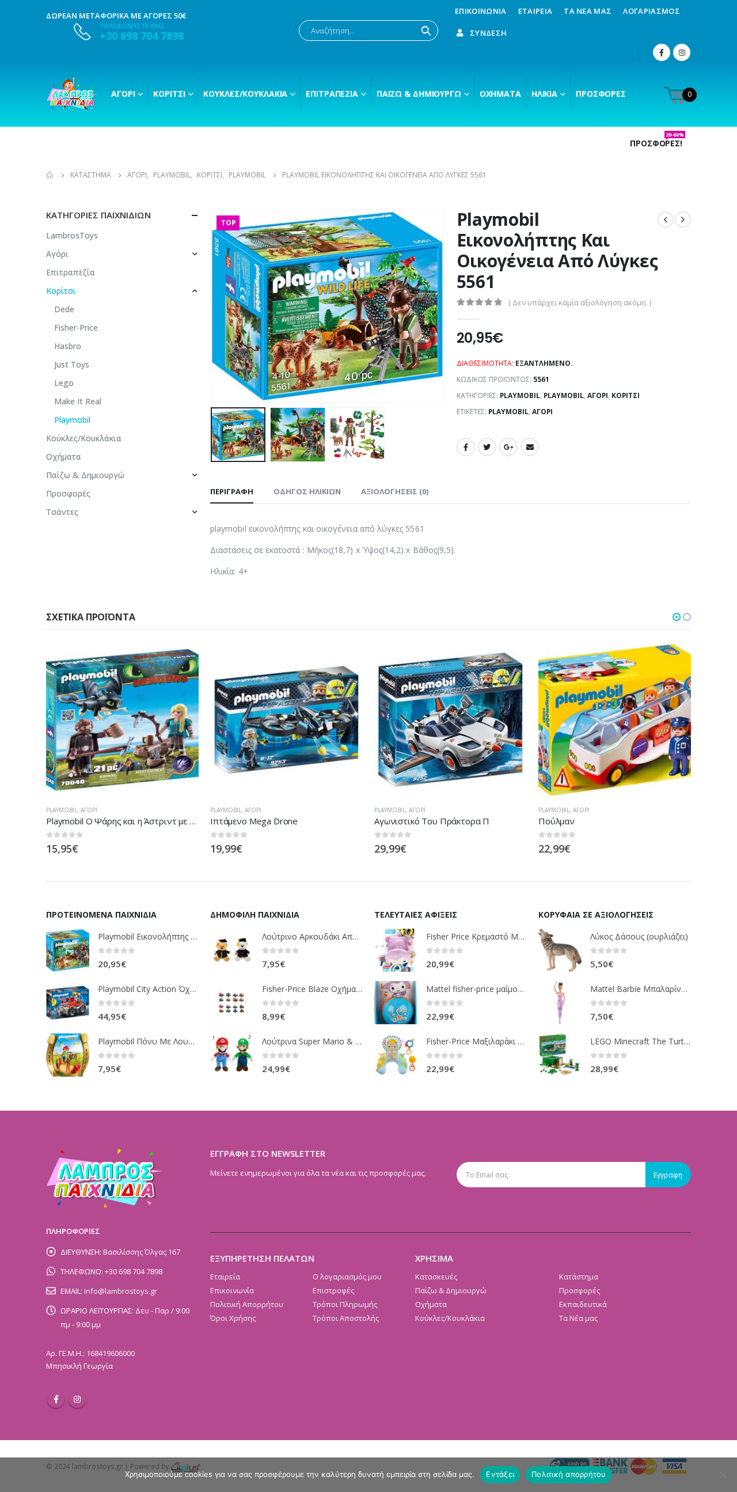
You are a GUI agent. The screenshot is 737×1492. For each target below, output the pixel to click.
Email (530, 447)
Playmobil (520, 395)
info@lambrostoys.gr (120, 1291)
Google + (508, 447)
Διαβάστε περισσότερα (179, 662)
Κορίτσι (169, 93)
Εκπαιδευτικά (583, 1304)
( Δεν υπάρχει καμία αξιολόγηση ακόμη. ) (579, 302)
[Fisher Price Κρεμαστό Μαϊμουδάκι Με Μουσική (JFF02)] (395, 950)
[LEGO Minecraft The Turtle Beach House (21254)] (560, 1055)
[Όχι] (722, 1474)
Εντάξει (500, 1474)
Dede (64, 309)
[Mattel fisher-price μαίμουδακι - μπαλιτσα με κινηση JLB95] (395, 1002)
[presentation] (213, 306)
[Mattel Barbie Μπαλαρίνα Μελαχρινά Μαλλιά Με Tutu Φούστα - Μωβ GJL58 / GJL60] (560, 1002)
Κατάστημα (578, 1276)
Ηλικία (544, 93)
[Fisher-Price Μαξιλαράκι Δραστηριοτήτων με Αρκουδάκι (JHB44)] (395, 1055)
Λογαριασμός (651, 11)
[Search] (426, 30)
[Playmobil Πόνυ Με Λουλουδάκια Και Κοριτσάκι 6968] (67, 1055)
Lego (64, 382)
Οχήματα (500, 93)
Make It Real (77, 401)
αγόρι (542, 411)
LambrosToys (72, 235)
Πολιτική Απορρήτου (246, 1304)
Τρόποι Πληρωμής (345, 1304)
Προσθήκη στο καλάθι (672, 662)
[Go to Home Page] (50, 175)
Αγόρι (123, 93)
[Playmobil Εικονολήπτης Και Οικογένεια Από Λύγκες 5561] (67, 950)
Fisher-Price (76, 327)
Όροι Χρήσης (233, 1318)
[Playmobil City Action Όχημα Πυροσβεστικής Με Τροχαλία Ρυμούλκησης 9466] (67, 1002)
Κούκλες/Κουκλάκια (245, 93)
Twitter (487, 447)
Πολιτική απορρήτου (568, 1474)
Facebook (466, 447)
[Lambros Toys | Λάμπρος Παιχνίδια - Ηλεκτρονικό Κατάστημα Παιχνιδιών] (72, 94)
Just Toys (71, 364)
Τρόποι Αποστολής (346, 1318)
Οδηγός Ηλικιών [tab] (307, 491)
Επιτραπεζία (70, 272)
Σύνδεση (488, 33)
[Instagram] (681, 52)
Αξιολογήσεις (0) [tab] (394, 491)
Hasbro (67, 345)
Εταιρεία (535, 11)
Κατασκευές (436, 1276)
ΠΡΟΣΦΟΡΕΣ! (657, 143)
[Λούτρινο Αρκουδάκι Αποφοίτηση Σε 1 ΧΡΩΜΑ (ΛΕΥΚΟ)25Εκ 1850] (231, 950)
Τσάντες (62, 511)
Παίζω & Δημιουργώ (419, 93)
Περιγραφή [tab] (231, 491)
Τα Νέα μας (587, 11)
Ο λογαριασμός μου (347, 1276)
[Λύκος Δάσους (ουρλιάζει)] (560, 950)
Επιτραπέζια (332, 93)
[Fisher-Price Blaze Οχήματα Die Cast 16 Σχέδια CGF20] (231, 1002)
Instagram (77, 1399)
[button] (676, 617)
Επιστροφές (333, 1290)
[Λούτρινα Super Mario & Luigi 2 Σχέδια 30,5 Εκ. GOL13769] (231, 1055)
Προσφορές (601, 93)
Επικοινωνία (481, 11)
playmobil (508, 411)
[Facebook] (661, 52)
